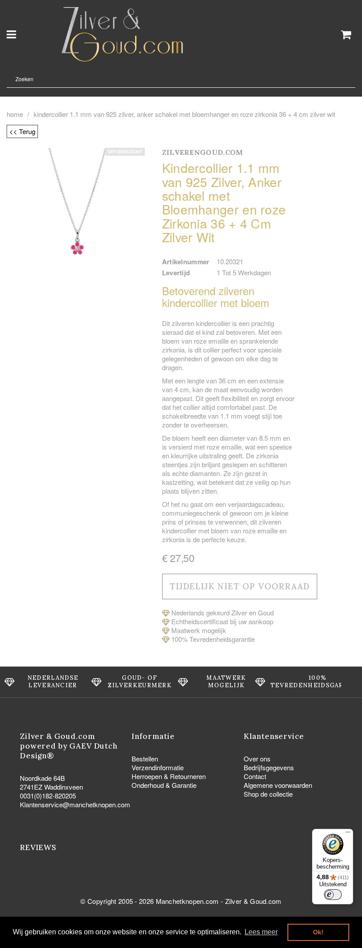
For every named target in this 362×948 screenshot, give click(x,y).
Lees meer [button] (261, 932)
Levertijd (176, 272)
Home (15, 114)
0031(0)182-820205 (48, 795)
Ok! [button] (318, 932)
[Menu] (348, 834)
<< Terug (22, 131)
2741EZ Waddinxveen (51, 786)
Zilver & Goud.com (253, 901)
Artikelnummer (186, 261)
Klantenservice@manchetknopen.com (75, 804)
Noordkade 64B (42, 778)
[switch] (333, 894)
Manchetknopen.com (187, 901)
